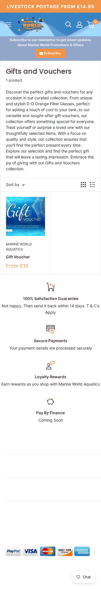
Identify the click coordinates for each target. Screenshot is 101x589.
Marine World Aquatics (19, 247)
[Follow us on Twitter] (20, 525)
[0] (90, 24)
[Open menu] (8, 25)
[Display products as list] (92, 184)
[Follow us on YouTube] (52, 525)
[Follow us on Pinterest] (41, 525)
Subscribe (52, 53)
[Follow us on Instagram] (31, 525)
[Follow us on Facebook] (9, 525)
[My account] (79, 24)
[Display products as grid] (83, 184)
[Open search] (68, 24)
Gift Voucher (18, 256)
